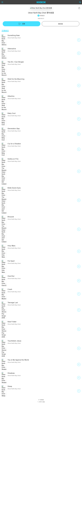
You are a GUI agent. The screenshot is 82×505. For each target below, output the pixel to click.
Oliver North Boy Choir (14, 38)
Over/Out (11, 276)
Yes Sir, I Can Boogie (16, 62)
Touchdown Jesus (14, 341)
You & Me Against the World (18, 360)
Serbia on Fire (13, 159)
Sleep (10, 386)
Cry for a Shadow (14, 143)
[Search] (80, 2)
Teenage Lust (13, 302)
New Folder (12, 321)
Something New (14, 35)
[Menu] (2, 2)
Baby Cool (12, 113)
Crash (10, 289)
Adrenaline (12, 48)
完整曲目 (5, 30)
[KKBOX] (41, 2)
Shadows (11, 373)
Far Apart (11, 261)
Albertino (11, 96)
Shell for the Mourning (16, 79)
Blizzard (11, 217)
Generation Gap (14, 128)
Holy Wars (11, 245)
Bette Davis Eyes (14, 188)
